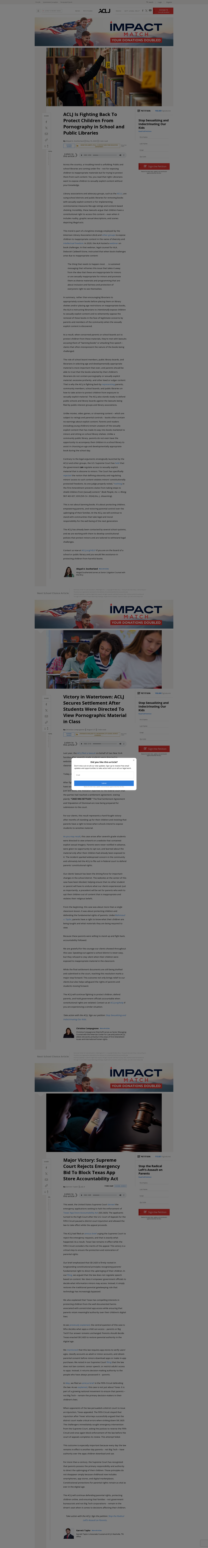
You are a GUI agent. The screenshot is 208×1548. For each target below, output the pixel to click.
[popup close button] (133, 760)
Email (78, 775)
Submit (104, 783)
